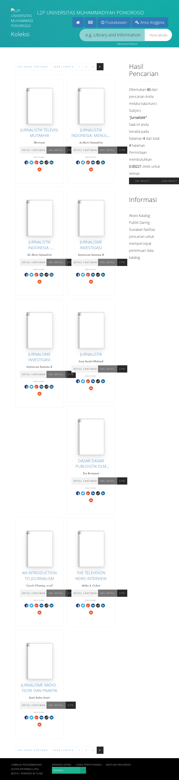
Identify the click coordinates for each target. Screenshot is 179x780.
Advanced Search (127, 44)
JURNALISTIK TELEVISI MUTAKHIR (39, 132)
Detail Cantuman (33, 150)
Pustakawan (115, 22)
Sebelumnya (63, 66)
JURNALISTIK (91, 354)
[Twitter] (31, 162)
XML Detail (56, 150)
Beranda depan (61, 764)
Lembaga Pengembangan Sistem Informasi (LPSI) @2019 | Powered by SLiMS (27, 769)
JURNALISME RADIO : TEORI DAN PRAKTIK (39, 687)
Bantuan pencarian (118, 764)
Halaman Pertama (33, 66)
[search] (112, 35)
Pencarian (158, 35)
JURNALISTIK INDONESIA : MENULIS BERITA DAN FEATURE (39, 250)
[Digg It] (41, 162)
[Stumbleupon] (39, 169)
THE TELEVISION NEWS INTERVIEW (91, 575)
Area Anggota (151, 22)
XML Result (142, 181)
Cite (122, 150)
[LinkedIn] (51, 162)
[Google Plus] (36, 162)
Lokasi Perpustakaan (89, 764)
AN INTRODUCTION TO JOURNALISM (39, 575)
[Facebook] (26, 162)
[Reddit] (46, 162)
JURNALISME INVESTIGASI (91, 244)
